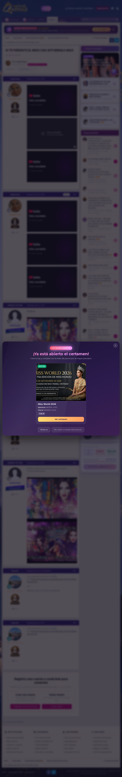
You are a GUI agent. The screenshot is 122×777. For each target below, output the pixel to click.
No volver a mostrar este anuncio (68, 429)
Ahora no (44, 429)
